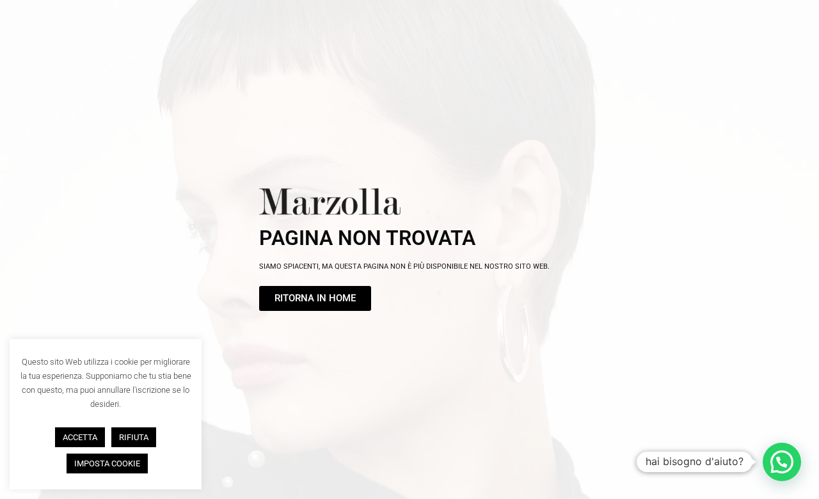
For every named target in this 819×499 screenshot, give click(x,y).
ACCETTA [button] (80, 437)
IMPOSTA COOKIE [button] (107, 463)
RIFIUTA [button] (133, 437)
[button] (782, 462)
